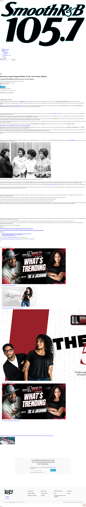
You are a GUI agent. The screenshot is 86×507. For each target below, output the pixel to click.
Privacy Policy (49, 467)
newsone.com (32, 238)
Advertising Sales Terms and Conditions (59, 496)
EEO (55, 493)
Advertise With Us (31, 493)
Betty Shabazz (22, 101)
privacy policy (41, 472)
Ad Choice (69, 491)
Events (3, 54)
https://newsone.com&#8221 (12, 237)
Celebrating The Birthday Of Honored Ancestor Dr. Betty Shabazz (10, 238)
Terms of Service (44, 493)
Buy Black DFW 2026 (5, 49)
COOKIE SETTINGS (58, 491)
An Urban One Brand (78, 502)
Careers (68, 493)
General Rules (6, 52)
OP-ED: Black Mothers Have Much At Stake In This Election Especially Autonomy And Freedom (16, 228)
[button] (43, 73)
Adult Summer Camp (7, 55)
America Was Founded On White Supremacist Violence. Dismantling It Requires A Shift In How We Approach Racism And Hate (21, 230)
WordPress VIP (70, 502)
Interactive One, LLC (14, 502)
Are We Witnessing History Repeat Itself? (8, 235)
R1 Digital (43, 495)
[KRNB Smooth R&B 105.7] (8, 494)
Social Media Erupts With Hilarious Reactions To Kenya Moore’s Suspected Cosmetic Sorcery (17, 233)
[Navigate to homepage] (43, 24)
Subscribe (53, 470)
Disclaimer (5, 53)
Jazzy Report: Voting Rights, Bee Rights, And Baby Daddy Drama (12, 234)
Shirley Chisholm (71, 140)
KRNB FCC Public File (32, 495)
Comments (1, 85)
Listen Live (2, 58)
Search (1, 59)
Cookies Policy (44, 491)
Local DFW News (5, 50)
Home (3, 48)
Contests (3, 51)
